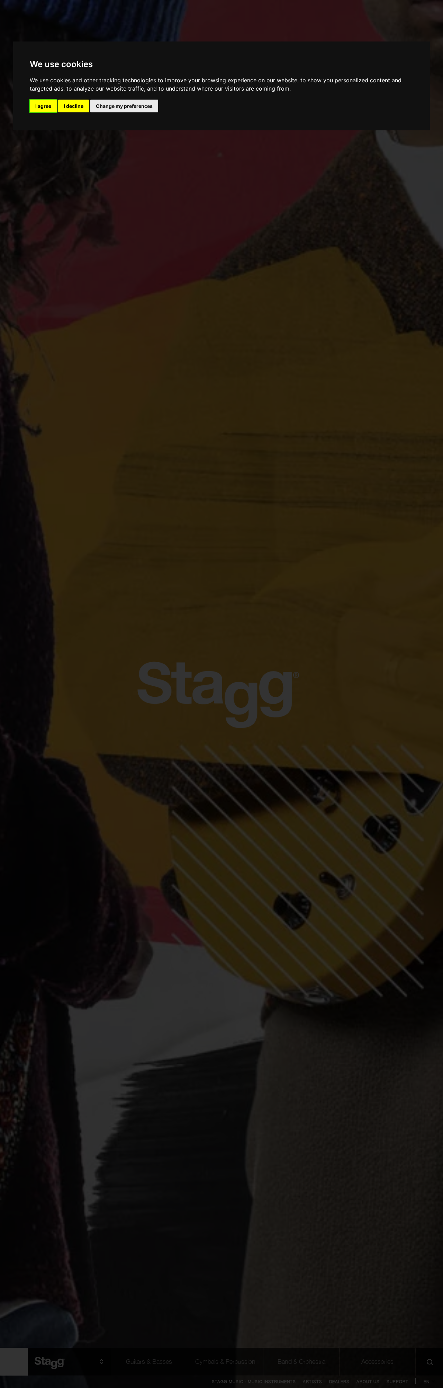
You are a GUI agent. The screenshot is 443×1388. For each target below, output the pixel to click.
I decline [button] (73, 106)
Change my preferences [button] (124, 106)
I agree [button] (43, 106)
